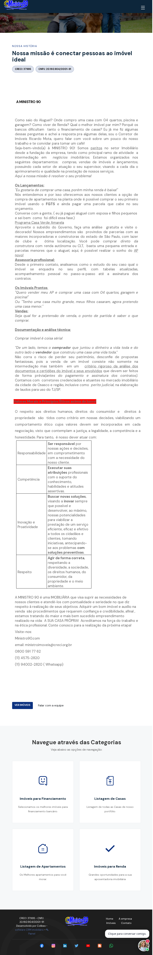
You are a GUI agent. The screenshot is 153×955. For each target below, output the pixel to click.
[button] (143, 7)
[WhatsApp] (111, 945)
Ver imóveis (22, 705)
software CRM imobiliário (29, 929)
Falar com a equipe (51, 705)
